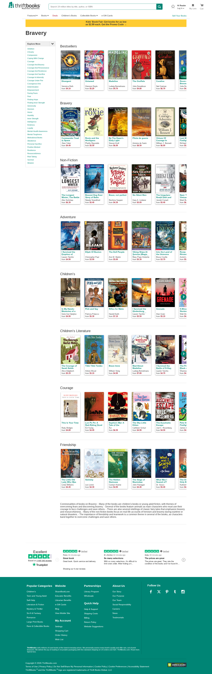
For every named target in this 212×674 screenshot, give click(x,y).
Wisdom (30, 163)
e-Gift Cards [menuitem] (107, 15)
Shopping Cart (61, 631)
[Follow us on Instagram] (183, 591)
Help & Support (91, 609)
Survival (30, 160)
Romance (31, 617)
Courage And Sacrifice (36, 74)
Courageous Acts (34, 84)
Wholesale (89, 596)
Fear (29, 96)
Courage (30, 62)
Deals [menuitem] (55, 15)
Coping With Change (35, 58)
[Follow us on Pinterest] (167, 591)
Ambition (30, 49)
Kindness (31, 125)
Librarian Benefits (63, 600)
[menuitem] (181, 6)
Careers (116, 609)
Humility (30, 115)
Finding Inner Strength (36, 103)
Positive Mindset (33, 147)
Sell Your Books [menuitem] (179, 16)
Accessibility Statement (138, 666)
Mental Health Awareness (37, 131)
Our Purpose (118, 596)
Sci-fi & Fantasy (34, 613)
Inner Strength (33, 119)
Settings (58, 626)
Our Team (117, 600)
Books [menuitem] (44, 15)
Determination (33, 87)
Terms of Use (32, 666)
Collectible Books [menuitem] (88, 15)
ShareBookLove (62, 591)
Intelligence (31, 122)
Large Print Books (35, 622)
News (115, 613)
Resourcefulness (34, 154)
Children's (31, 591)
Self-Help (31, 600)
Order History (61, 635)
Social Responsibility (121, 604)
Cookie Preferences (118, 666)
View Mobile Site (62, 613)
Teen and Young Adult (37, 596)
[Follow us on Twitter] (158, 591)
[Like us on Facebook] (150, 591)
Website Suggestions (93, 626)
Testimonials (118, 617)
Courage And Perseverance (38, 68)
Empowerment (33, 90)
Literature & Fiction (35, 604)
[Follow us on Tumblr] (174, 591)
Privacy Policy (45, 666)
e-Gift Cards (60, 604)
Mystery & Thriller (35, 609)
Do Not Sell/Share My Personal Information (73, 666)
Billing (86, 618)
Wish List (59, 639)
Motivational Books (34, 138)
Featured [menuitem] (31, 15)
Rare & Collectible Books (38, 626)
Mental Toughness (34, 134)
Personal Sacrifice (34, 144)
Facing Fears (32, 93)
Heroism (30, 109)
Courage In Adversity (35, 77)
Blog (57, 609)
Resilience (31, 150)
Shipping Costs (91, 613)
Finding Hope (32, 100)
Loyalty (30, 128)
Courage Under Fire (35, 81)
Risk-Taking (32, 157)
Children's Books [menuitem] (69, 15)
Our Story (116, 591)
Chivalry (30, 52)
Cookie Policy (101, 666)
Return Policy (90, 622)
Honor (29, 112)
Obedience (31, 141)
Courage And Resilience (37, 71)
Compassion (32, 55)
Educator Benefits (63, 596)
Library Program (91, 591)
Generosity (31, 106)
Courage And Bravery (35, 65)
